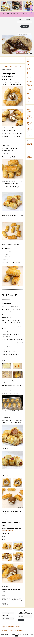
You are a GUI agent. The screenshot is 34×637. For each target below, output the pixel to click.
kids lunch (14, 599)
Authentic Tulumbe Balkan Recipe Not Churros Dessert (29, 122)
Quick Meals (29, 89)
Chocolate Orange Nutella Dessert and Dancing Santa (11, 631)
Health (23, 13)
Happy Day (29, 78)
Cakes (28, 65)
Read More (19, 635)
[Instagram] (31, 6)
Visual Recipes (13, 13)
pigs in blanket (8, 602)
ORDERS (8, 13)
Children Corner (28, 13)
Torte (28, 97)
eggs (12, 598)
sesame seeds (14, 602)
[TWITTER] (31, 9)
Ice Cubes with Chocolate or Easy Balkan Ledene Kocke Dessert (29, 128)
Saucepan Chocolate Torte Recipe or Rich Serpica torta (29, 111)
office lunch (19, 599)
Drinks (28, 73)
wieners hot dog (5, 603)
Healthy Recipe (29, 81)
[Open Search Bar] (28, 16)
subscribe (28, 156)
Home (4, 13)
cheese (16, 596)
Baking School (19, 13)
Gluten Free (29, 77)
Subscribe (24, 26)
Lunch (4, 595)
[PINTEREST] (31, 12)
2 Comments (5, 604)
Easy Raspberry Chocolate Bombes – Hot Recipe (10, 627)
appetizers (5, 596)
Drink (28, 72)
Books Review (29, 144)
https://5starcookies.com (8, 530)
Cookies (28, 68)
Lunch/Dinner (29, 85)
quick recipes (29, 90)
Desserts (28, 69)
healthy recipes (29, 82)
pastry (3, 600)
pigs (18, 600)
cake (28, 64)
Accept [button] (16, 635)
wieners (19, 602)
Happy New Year (17, 598)
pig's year (15, 600)
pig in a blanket (9, 600)
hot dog (10, 599)
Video (28, 101)
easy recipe (8, 598)
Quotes (28, 92)
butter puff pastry (10, 596)
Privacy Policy (29, 154)
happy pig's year (5, 599)
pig (5, 600)
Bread (28, 61)
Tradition (28, 98)
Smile (28, 93)
